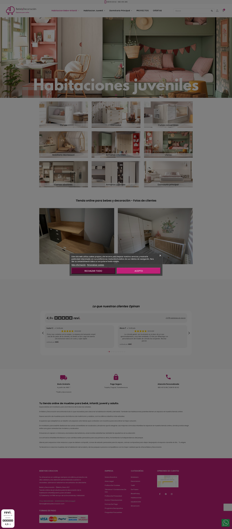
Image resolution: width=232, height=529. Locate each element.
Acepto (139, 270)
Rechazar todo (93, 270)
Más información (79, 264)
